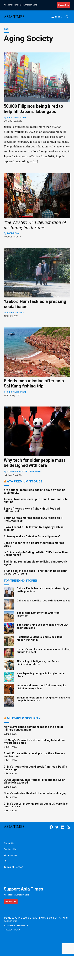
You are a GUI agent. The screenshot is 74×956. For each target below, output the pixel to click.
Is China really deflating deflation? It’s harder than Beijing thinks (36, 554)
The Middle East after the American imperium (38, 614)
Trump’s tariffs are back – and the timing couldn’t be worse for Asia (35, 572)
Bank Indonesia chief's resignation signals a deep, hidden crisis (43, 699)
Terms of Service (13, 867)
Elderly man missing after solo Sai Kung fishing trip (34, 383)
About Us (9, 843)
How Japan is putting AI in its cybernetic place (41, 675)
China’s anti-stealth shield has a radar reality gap (35, 793)
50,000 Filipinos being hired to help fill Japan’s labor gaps (33, 109)
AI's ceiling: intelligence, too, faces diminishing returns (38, 663)
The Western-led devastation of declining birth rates (35, 224)
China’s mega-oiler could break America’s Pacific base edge (35, 768)
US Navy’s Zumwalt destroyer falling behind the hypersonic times (34, 742)
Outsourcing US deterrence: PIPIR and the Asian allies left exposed (34, 781)
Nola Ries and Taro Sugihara (24, 471)
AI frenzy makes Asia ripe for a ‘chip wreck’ (32, 536)
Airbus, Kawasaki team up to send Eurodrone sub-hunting (36, 501)
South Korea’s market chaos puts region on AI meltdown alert (33, 519)
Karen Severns (15, 312)
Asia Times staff (16, 117)
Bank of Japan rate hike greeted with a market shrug (34, 544)
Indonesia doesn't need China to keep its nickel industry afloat (41, 687)
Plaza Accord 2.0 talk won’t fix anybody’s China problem (34, 528)
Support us (63, 5)
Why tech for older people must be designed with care (34, 463)
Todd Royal (13, 233)
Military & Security (23, 718)
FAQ (6, 861)
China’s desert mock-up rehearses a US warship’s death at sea (36, 805)
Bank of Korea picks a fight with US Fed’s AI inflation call (32, 510)
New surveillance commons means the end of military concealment (33, 728)
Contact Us (10, 849)
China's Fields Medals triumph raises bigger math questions (43, 590)
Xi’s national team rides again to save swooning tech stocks (34, 491)
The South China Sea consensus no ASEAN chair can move (42, 626)
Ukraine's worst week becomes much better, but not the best (43, 651)
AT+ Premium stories (25, 481)
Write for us (10, 855)
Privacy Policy (12, 929)
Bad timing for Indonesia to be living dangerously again (35, 563)
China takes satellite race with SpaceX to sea (43, 600)
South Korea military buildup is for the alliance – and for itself (34, 755)
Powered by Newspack (16, 925)
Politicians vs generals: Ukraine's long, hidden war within (40, 638)
